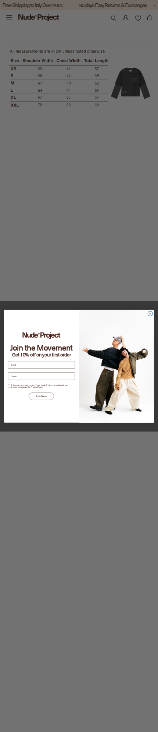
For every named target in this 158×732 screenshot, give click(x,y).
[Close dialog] (150, 313)
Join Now (41, 396)
